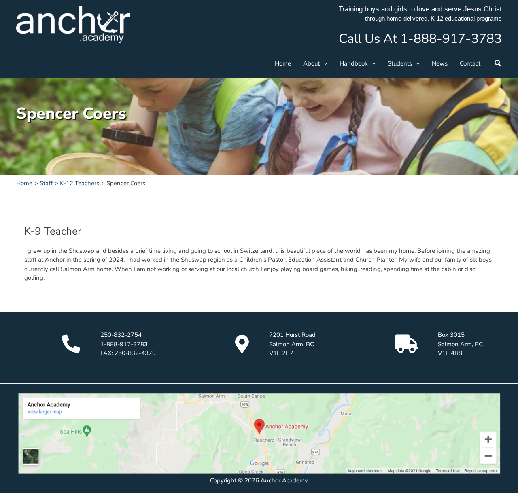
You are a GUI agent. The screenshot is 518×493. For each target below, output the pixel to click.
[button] (323, 63)
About (311, 63)
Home (283, 63)
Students (400, 63)
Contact (470, 63)
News (440, 63)
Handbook (354, 63)
